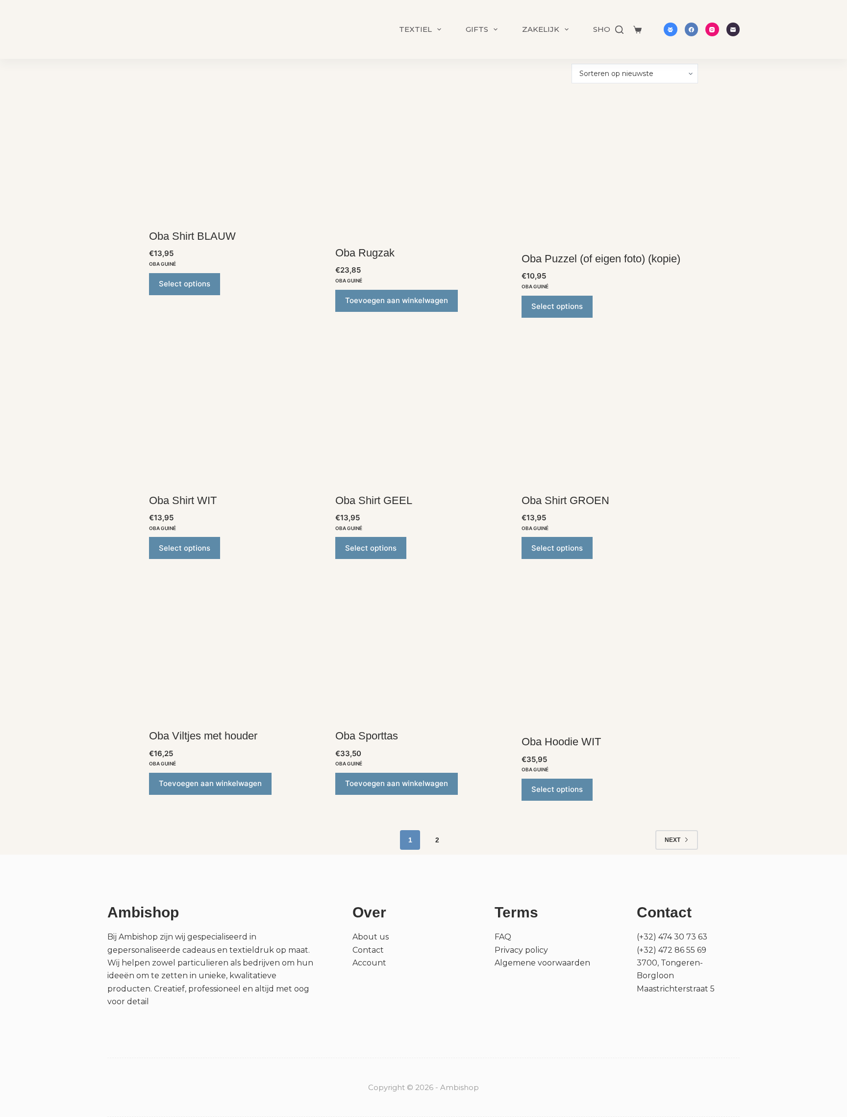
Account (369, 962)
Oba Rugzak (365, 253)
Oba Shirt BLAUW (192, 236)
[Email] (733, 29)
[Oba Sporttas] (423, 648)
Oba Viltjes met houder (203, 736)
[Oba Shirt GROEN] (610, 409)
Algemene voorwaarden (542, 962)
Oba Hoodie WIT (561, 742)
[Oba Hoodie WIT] (610, 651)
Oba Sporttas (366, 736)
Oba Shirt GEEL (373, 500)
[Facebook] (691, 29)
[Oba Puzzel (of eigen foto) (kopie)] (610, 168)
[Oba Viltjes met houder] (237, 648)
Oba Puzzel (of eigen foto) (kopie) (601, 259)
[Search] (619, 29)
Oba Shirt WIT (183, 500)
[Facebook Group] (670, 29)
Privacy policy (521, 950)
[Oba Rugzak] (423, 165)
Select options (184, 283)
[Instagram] (712, 29)
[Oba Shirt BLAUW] (237, 157)
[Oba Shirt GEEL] (423, 409)
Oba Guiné (162, 264)
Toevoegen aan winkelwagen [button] (396, 300)
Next (672, 840)
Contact (368, 950)
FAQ (503, 936)
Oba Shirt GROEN (565, 500)
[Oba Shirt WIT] (237, 409)
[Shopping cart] (637, 29)
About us (370, 936)
